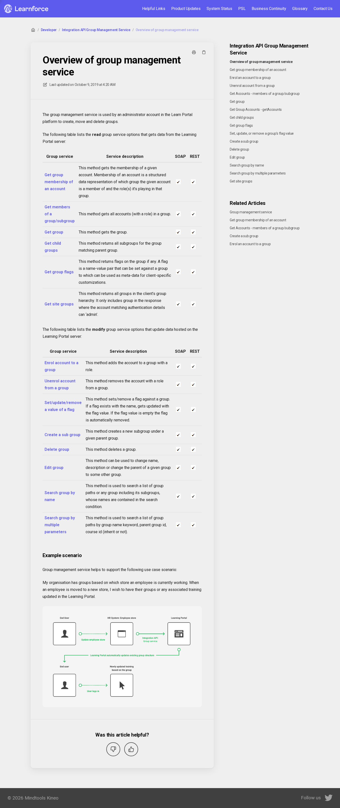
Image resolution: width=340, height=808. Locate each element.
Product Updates (186, 8)
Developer (49, 30)
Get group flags (59, 272)
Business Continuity (269, 8)
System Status (219, 8)
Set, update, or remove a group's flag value (262, 133)
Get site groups (59, 304)
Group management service (251, 212)
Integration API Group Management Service (96, 30)
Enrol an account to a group (250, 78)
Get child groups (53, 247)
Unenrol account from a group (60, 384)
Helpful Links (153, 8)
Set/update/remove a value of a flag (63, 406)
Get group (54, 232)
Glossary (300, 8)
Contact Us (323, 8)
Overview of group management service (167, 30)
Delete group (57, 449)
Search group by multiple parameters (60, 525)
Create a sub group (62, 434)
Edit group (54, 467)
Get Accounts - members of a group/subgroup (264, 94)
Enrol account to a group (61, 366)
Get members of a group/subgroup (60, 214)
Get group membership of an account (59, 182)
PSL (242, 8)
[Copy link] (204, 52)
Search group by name (60, 496)
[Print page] (194, 52)
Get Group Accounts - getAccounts (256, 110)
